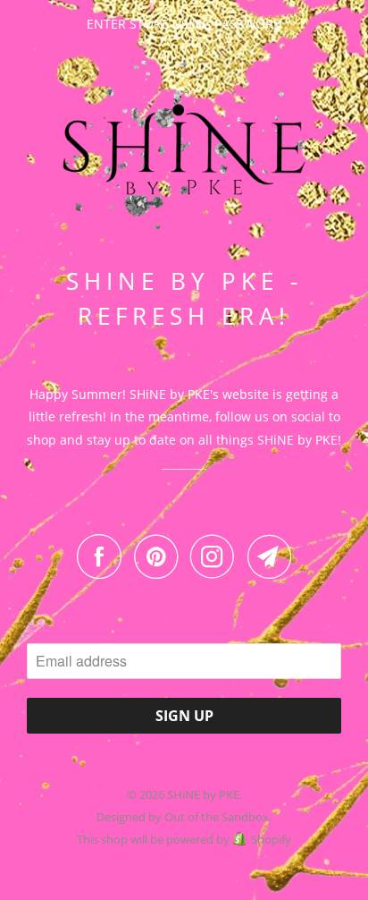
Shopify (271, 839)
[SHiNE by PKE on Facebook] (103, 556)
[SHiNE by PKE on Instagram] (217, 556)
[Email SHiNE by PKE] (269, 556)
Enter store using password (184, 23)
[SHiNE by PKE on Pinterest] (160, 556)
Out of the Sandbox (216, 817)
